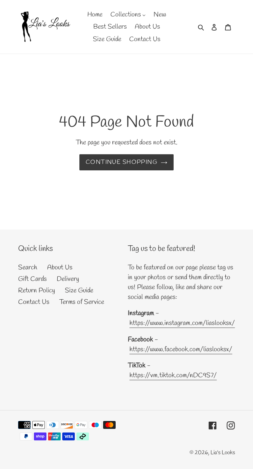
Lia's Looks (223, 453)
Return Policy (36, 290)
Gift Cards (32, 279)
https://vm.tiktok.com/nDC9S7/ (173, 375)
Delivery (68, 279)
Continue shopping (121, 162)
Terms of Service (81, 302)
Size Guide (79, 290)
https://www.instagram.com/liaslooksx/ (182, 323)
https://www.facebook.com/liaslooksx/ (180, 349)
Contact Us (33, 302)
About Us (59, 267)
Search (27, 267)
